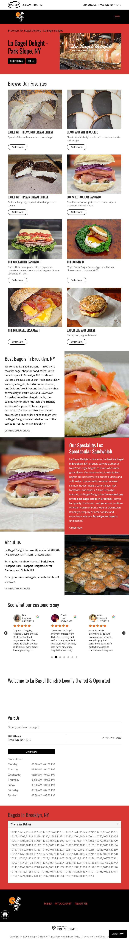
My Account (63, 903)
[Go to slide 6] (72, 657)
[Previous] (5, 632)
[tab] (64, 824)
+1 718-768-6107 (111, 738)
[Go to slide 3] (60, 657)
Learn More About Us (17, 430)
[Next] (123, 632)
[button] (5, 914)
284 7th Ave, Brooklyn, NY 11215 (102, 5)
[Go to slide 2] (56, 657)
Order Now (117, 933)
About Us (81, 903)
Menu (48, 903)
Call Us (31, 60)
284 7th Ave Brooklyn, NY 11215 (19, 738)
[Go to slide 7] (76, 657)
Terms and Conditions (93, 936)
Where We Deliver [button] (20, 824)
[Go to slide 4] (64, 657)
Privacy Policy (73, 936)
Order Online (16, 60)
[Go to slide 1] (51, 657)
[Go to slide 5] (68, 657)
